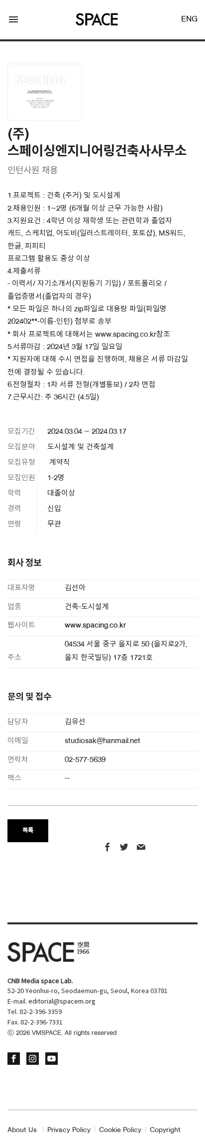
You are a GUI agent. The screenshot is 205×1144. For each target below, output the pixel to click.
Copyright (165, 1130)
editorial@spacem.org (62, 1002)
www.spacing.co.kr (95, 626)
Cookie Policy (120, 1130)
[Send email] (141, 848)
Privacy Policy (69, 1130)
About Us (22, 1130)
